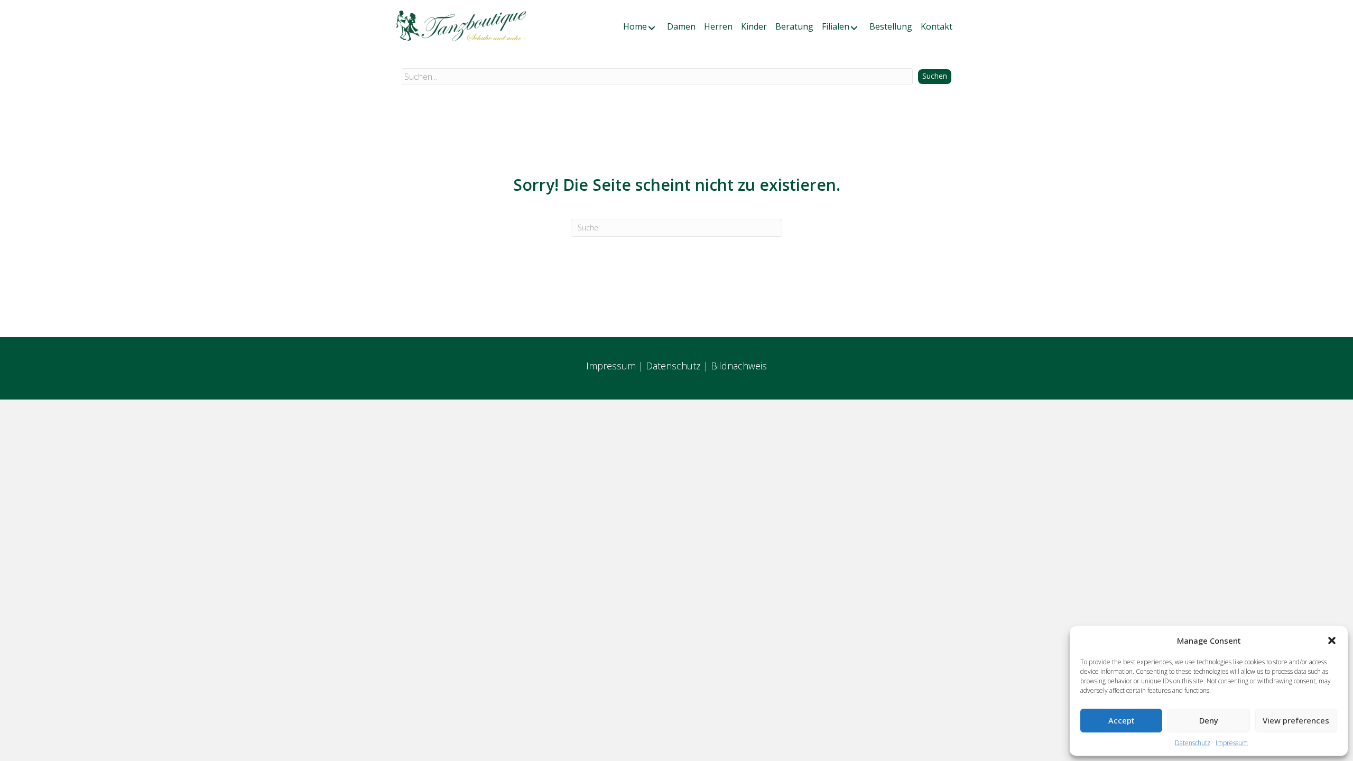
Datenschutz (1192, 742)
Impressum (1232, 742)
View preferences (1296, 720)
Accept (1121, 720)
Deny (1208, 720)
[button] (1332, 640)
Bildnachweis (739, 365)
